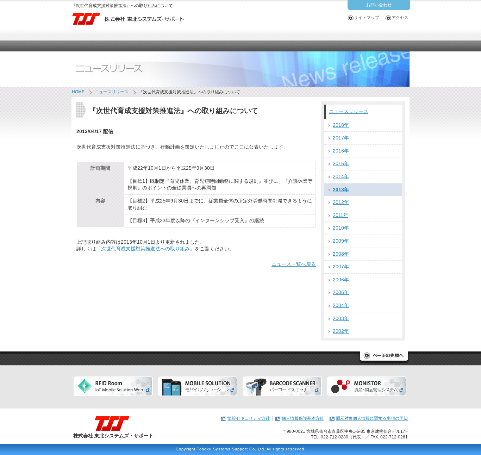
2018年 (341, 125)
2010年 (341, 228)
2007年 (341, 266)
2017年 (341, 138)
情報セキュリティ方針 (248, 418)
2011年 (340, 215)
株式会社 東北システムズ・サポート (113, 435)
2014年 (341, 176)
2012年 (341, 202)
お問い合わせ (379, 4)
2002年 (341, 331)
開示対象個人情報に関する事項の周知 (372, 418)
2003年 (341, 318)
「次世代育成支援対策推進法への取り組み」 (145, 248)
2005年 (341, 292)
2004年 (341, 305)
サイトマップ (366, 17)
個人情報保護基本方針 (303, 418)
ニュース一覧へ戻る (293, 264)
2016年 (341, 151)
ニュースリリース (348, 111)
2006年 (341, 279)
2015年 (341, 163)
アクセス (400, 17)
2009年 (341, 241)
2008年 (341, 254)
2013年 (341, 189)
